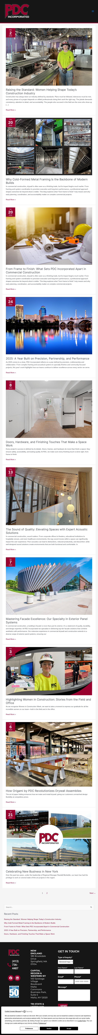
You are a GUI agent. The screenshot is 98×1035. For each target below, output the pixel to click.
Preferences (29, 1028)
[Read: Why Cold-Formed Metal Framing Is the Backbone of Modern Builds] (49, 146)
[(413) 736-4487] (9, 965)
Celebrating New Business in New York (32, 871)
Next (93, 893)
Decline (49, 1028)
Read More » (11, 110)
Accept (69, 1028)
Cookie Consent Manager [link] (13, 1011)
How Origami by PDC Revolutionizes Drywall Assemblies (43, 791)
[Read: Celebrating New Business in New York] (49, 838)
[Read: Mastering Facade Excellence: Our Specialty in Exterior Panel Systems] (49, 586)
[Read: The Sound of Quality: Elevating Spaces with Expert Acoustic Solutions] (49, 496)
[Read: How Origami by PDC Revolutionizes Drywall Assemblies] (49, 754)
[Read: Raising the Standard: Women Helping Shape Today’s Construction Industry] (49, 57)
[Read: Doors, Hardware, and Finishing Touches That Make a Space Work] (49, 409)
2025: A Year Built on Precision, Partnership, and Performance (47, 358)
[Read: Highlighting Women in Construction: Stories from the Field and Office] (49, 671)
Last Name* (79, 968)
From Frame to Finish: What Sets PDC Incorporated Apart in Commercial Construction (36, 926)
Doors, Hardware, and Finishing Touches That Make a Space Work (29, 934)
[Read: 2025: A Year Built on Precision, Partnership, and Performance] (49, 325)
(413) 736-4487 (15, 965)
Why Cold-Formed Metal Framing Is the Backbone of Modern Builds (29, 923)
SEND (63, 1006)
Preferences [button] (42, 1023)
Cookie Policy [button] (81, 1021)
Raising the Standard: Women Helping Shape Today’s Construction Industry (32, 919)
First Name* (62, 968)
